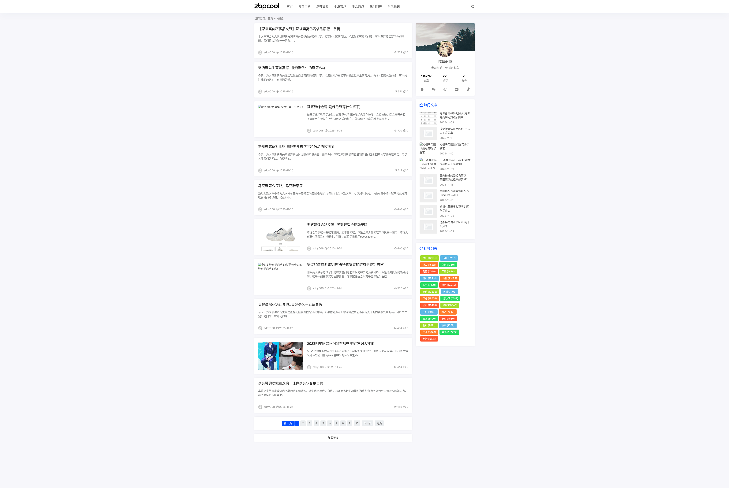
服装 (429, 318)
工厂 (429, 311)
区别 (430, 305)
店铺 (449, 291)
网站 (447, 311)
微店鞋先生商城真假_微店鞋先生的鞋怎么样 (292, 68)
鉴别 (429, 325)
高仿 (430, 291)
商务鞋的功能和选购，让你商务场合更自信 (290, 383)
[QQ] (422, 89)
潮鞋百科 (304, 6)
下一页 (368, 423)
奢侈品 (449, 332)
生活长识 (394, 6)
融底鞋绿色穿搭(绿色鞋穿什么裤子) (334, 107)
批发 (429, 264)
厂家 (448, 271)
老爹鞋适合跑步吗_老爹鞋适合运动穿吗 (337, 225)
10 (357, 423)
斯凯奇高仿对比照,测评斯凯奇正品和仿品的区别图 (296, 147)
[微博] (445, 89)
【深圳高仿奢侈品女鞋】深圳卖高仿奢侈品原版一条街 (299, 29)
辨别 (429, 278)
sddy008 (269, 52)
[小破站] (457, 89)
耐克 (429, 271)
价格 (449, 284)
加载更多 (333, 437)
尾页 (379, 423)
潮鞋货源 (322, 6)
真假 (450, 278)
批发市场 (340, 6)
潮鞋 (429, 338)
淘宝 (429, 284)
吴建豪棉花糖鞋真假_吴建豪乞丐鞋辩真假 (290, 304)
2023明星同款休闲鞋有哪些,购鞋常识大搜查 (340, 344)
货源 (448, 264)
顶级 (447, 325)
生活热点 (358, 6)
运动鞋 (450, 298)
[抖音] (468, 89)
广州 (429, 332)
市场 (449, 258)
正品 (430, 298)
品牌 (450, 305)
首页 (290, 6)
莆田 (429, 258)
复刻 (448, 318)
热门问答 (376, 6)
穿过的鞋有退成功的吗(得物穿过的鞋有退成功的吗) (345, 265)
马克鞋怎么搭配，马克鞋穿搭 (280, 186)
